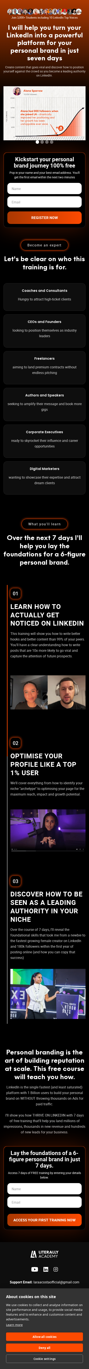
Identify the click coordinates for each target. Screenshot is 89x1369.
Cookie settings (44, 1359)
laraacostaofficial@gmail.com (44, 1282)
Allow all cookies (44, 1337)
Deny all (45, 1348)
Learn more (14, 1325)
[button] (37, 142)
